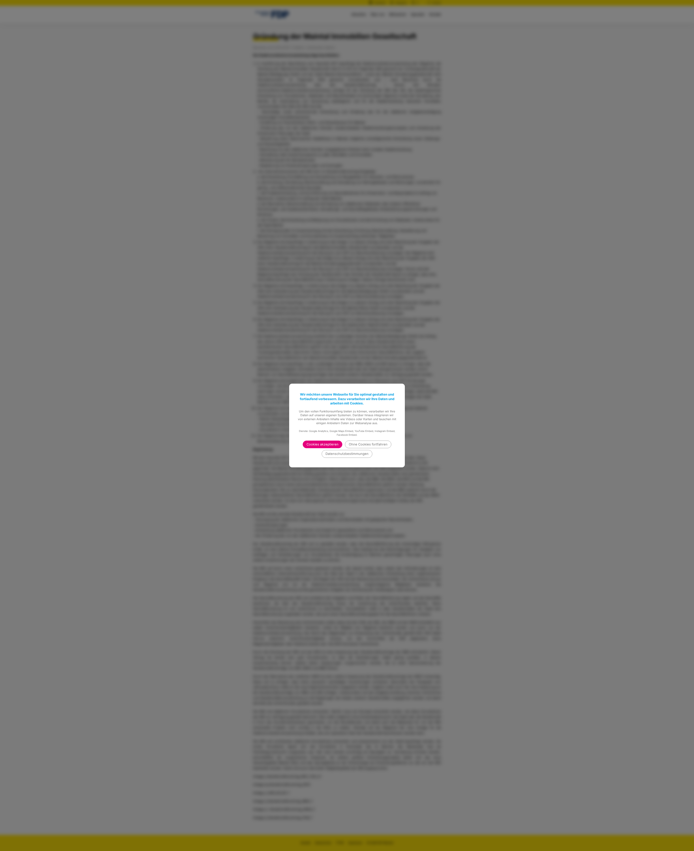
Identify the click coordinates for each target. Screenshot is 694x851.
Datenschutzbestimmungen (347, 454)
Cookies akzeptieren (323, 444)
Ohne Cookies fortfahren (368, 444)
